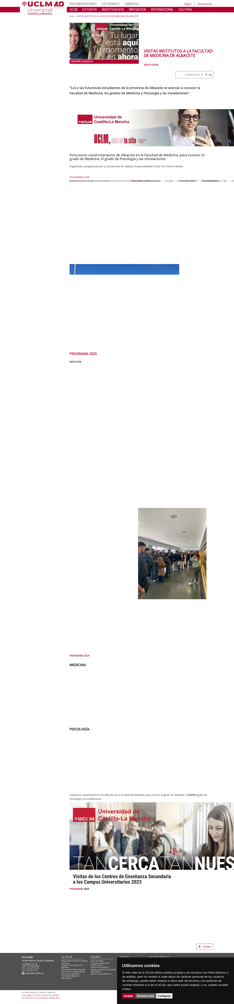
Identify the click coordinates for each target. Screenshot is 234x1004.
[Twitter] (201, 74)
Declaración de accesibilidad (35, 997)
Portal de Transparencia (73, 971)
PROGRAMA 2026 (79, 177)
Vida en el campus (99, 967)
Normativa (66, 978)
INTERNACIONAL (162, 9)
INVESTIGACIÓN (113, 9)
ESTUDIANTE (111, 4)
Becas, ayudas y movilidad (103, 969)
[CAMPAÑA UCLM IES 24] (104, 41)
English (188, 3)
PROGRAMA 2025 (83, 353)
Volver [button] (207, 946)
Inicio (72, 16)
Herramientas (204, 3)
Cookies (37, 995)
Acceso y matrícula (100, 963)
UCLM (73, 9)
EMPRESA (132, 4)
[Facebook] (205, 74)
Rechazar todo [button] (145, 995)
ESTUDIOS (89, 9)
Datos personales (51, 995)
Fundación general (70, 976)
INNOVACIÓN (137, 9)
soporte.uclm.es (34, 973)
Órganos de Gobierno (72, 965)
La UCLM (66, 956)
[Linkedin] (209, 74)
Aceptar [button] (128, 995)
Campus (65, 963)
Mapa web (55, 997)
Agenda (65, 967)
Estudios (96, 956)
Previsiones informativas (73, 969)
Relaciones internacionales (74, 960)
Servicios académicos (101, 973)
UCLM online (97, 965)
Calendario (96, 971)
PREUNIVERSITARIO (83, 4)
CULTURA (185, 9)
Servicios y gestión (70, 973)
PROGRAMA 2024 (79, 655)
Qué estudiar (97, 960)
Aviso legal (27, 995)
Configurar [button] (164, 995)
